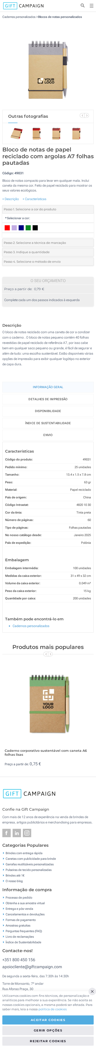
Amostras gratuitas (18, 925)
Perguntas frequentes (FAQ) (24, 931)
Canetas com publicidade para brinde (31, 858)
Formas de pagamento (21, 919)
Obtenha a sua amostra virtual (25, 903)
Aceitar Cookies (48, 1020)
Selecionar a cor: (17, 218)
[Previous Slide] (82, 115)
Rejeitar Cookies (48, 1041)
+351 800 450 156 (18, 959)
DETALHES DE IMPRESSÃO (47, 399)
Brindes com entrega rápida (24, 853)
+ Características (34, 199)
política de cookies (52, 1009)
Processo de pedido (19, 897)
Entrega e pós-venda (19, 908)
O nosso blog (14, 881)
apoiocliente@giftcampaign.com (32, 966)
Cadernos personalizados (19, 17)
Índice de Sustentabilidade (23, 942)
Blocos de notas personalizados (60, 17)
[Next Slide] (86, 115)
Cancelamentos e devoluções (25, 914)
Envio (48, 435)
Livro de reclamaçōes (20, 936)
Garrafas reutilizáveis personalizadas (30, 864)
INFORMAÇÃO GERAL (48, 387)
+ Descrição (10, 199)
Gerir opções (48, 1030)
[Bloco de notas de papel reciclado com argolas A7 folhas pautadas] (48, 64)
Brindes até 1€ (15, 875)
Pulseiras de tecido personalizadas (28, 870)
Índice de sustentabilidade (48, 423)
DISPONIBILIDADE (48, 411)
